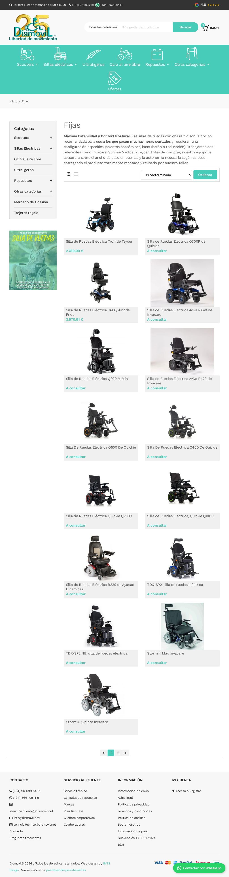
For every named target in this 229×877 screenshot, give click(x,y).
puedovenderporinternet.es (66, 870)
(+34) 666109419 (111, 4)
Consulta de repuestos (80, 797)
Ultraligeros (23, 170)
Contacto (16, 831)
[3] (68, 174)
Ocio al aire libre (27, 159)
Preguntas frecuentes (25, 838)
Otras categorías (28, 191)
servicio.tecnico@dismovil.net (34, 824)
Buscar (186, 27)
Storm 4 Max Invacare (165, 653)
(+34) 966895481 (83, 4)
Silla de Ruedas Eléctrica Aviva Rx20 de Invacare (179, 381)
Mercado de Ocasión (31, 202)
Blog (121, 844)
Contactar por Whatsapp (202, 868)
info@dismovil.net (26, 818)
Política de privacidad (133, 804)
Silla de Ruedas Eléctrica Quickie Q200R (99, 516)
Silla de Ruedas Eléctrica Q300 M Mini (97, 379)
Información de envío (133, 791)
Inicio (13, 101)
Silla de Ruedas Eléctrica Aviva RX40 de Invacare (179, 312)
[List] (76, 174)
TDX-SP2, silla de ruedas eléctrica (175, 585)
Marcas (69, 804)
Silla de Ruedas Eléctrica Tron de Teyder (99, 241)
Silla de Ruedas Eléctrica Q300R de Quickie (176, 243)
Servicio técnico (75, 791)
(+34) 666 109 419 (25, 797)
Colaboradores (74, 824)
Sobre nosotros (129, 824)
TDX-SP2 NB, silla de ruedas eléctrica (96, 653)
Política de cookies (131, 818)
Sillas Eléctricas (27, 148)
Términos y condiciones (135, 811)
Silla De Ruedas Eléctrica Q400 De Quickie (182, 447)
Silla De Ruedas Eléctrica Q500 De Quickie (101, 447)
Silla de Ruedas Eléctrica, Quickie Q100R (180, 516)
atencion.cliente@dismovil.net (31, 811)
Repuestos (23, 180)
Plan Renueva (73, 811)
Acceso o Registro (188, 791)
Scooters (21, 138)
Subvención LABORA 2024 (136, 838)
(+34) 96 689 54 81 (26, 791)
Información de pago (133, 831)
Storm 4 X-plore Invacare (87, 722)
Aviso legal (125, 797)
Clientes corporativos (79, 818)
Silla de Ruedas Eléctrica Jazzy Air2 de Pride (98, 312)
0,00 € (214, 28)
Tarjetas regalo (26, 213)
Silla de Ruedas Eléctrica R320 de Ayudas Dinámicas (100, 587)
